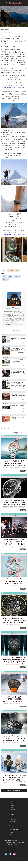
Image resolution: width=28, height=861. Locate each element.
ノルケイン (17, 276)
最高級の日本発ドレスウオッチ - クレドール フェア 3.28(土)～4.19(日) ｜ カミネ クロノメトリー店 (17, 407)
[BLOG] (9, 324)
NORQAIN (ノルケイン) (13, 270)
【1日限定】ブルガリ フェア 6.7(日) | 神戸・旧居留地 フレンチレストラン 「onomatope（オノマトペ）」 (17, 373)
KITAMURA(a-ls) (14, 829)
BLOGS (12, 807)
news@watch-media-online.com (14, 846)
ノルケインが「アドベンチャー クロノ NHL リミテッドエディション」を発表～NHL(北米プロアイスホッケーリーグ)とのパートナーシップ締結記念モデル (14, 741)
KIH (11, 834)
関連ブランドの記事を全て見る (14, 790)
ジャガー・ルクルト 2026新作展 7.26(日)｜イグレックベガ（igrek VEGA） (17, 338)
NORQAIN (5, 279)
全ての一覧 (13, 827)
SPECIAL (13, 815)
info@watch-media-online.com (13, 842)
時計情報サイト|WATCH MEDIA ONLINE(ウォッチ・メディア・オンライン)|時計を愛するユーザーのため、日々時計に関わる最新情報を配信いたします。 (14, 3)
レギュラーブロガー (14, 825)
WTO (12, 811)
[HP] (7, 324)
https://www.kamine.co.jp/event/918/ (14, 87)
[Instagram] (19, 324)
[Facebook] (14, 324)
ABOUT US (12, 818)
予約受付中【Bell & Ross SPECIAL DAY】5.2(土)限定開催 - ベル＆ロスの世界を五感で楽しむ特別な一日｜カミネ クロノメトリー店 (17, 384)
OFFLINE (13, 809)
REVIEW (13, 813)
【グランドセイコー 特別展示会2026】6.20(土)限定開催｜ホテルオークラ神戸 (17, 361)
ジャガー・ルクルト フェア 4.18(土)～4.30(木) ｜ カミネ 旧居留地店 (17, 395)
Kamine (13, 46)
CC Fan (12, 833)
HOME (2, 29)
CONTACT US (13, 821)
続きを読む (23, 470)
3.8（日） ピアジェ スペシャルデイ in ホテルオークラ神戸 (17, 417)
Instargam (14, 854)
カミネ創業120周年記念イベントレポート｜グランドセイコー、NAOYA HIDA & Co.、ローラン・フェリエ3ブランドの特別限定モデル (17, 351)
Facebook (6, 854)
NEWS (12, 805)
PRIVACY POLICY (14, 820)
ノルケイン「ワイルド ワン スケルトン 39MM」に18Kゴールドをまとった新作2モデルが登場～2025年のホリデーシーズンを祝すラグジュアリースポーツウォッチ (14, 780)
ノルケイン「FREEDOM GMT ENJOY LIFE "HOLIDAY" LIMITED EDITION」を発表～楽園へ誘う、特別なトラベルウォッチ (14, 465)
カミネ (4, 276)
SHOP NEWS (7, 29)
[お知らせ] (19, 853)
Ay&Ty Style (13, 831)
